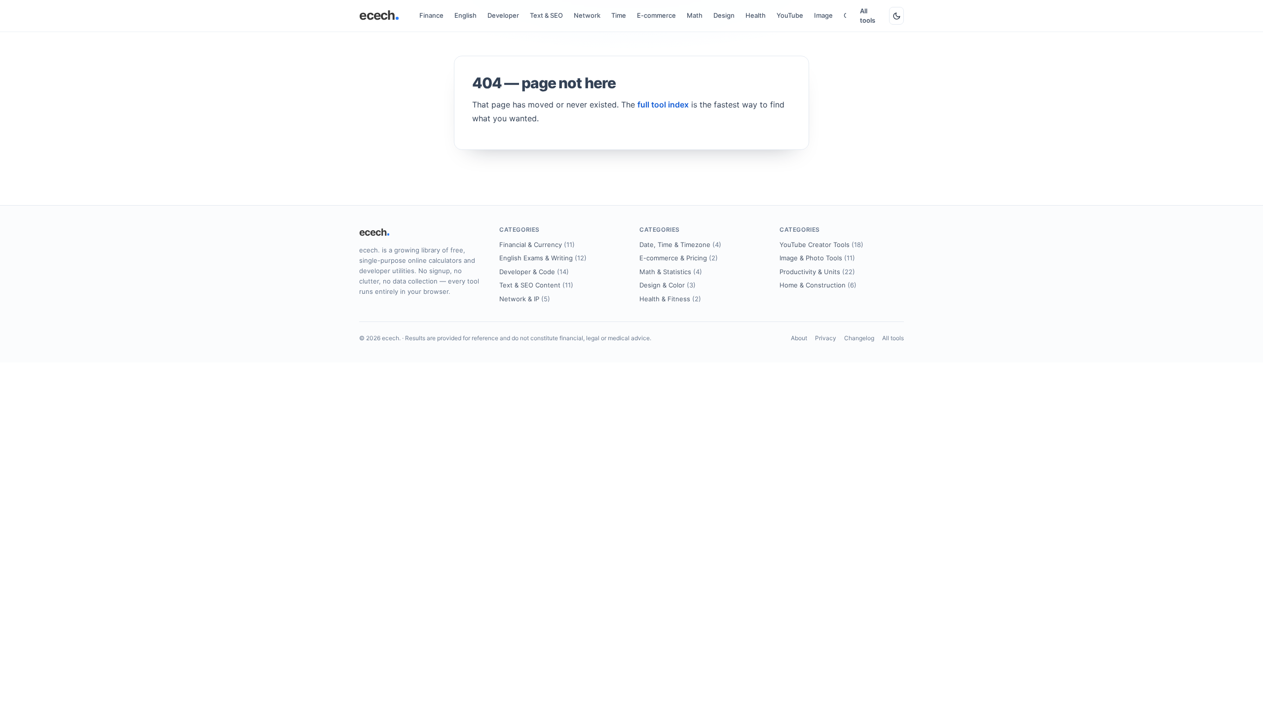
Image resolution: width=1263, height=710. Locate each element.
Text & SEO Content (536, 285)
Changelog (859, 338)
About (799, 338)
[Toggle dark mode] (896, 16)
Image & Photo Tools (817, 258)
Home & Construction (818, 285)
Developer (503, 15)
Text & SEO (546, 15)
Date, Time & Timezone (680, 244)
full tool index (663, 104)
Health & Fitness (670, 299)
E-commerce (656, 15)
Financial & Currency (537, 244)
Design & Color (667, 285)
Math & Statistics (670, 272)
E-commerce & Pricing (678, 258)
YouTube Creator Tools (821, 244)
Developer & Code (534, 272)
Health (755, 15)
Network (587, 15)
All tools (867, 16)
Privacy (825, 338)
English (465, 15)
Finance (431, 15)
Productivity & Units (817, 272)
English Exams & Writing (543, 258)
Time (618, 15)
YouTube (790, 15)
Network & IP (524, 299)
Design (724, 15)
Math (695, 15)
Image (823, 15)
